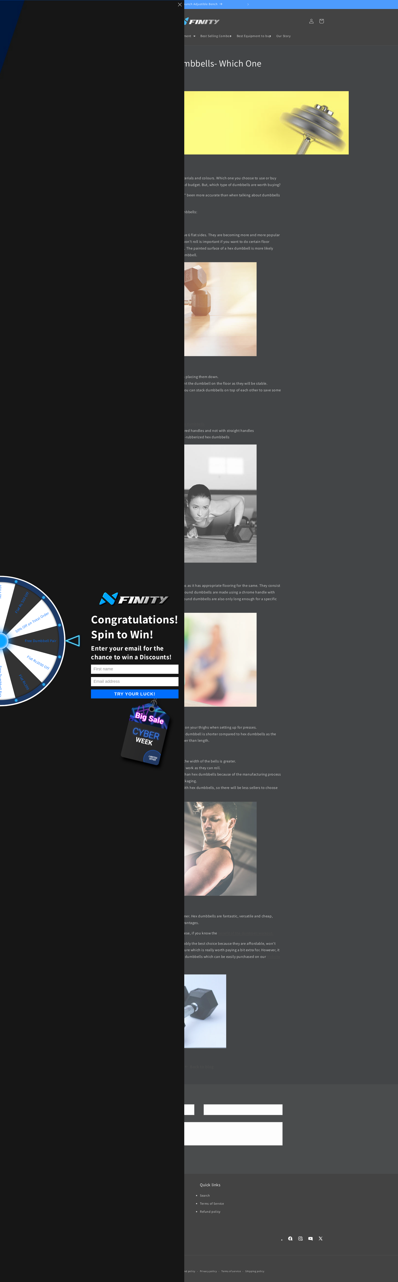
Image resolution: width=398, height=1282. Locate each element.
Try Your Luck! (134, 694)
